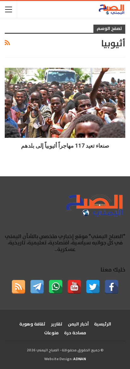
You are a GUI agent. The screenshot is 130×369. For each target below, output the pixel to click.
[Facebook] (111, 287)
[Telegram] (37, 287)
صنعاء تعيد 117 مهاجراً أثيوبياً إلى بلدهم (65, 145)
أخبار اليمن (78, 324)
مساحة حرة (75, 333)
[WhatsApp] (56, 287)
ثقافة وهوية (32, 324)
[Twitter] (93, 287)
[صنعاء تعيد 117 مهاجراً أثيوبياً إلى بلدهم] (65, 103)
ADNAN (79, 359)
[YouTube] (74, 287)
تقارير (56, 324)
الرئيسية (102, 324)
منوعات (51, 333)
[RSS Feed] (18, 287)
